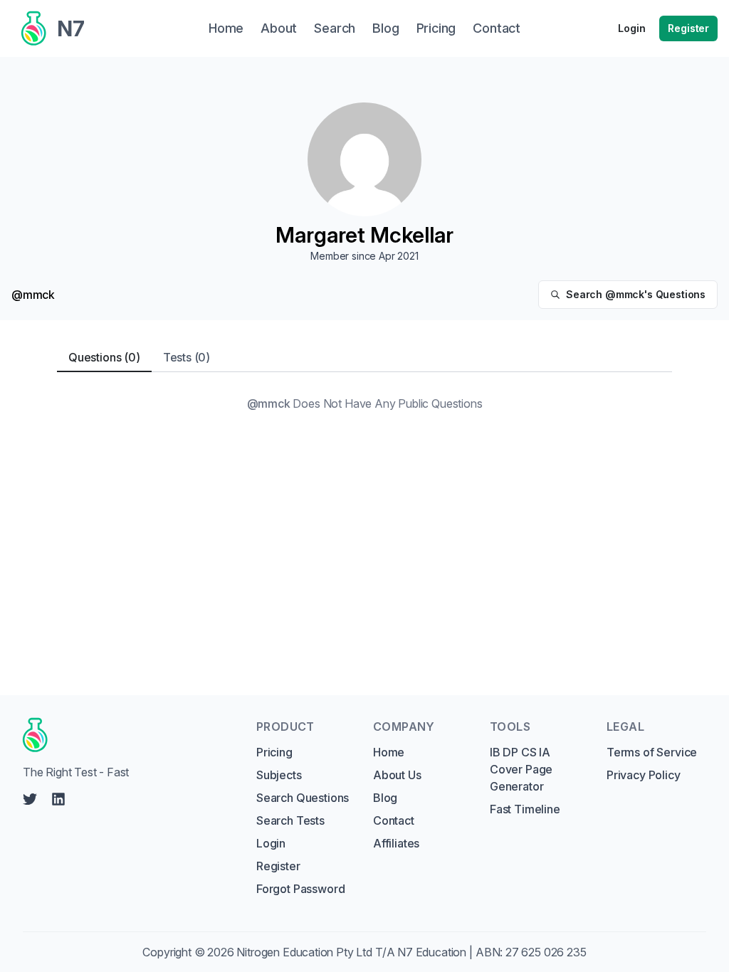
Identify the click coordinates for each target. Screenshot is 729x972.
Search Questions (302, 798)
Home (388, 752)
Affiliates (396, 843)
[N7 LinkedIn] (58, 799)
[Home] (126, 735)
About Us (397, 775)
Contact (393, 820)
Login (631, 28)
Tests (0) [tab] (186, 357)
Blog (385, 798)
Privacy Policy (644, 775)
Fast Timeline (525, 809)
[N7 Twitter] (30, 799)
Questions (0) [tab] (104, 357)
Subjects (279, 775)
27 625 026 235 (546, 952)
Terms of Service (652, 752)
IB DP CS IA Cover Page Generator (521, 769)
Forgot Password (300, 889)
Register (688, 28)
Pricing (274, 752)
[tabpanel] (364, 403)
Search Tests (290, 820)
